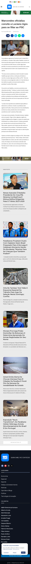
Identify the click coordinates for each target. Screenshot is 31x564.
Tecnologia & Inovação (8, 496)
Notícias (3, 487)
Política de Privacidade (7, 549)
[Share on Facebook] (12, 35)
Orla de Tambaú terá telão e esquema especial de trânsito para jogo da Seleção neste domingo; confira (15, 292)
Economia (4, 476)
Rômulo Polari (5, 539)
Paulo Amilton (5, 534)
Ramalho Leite (5, 536)
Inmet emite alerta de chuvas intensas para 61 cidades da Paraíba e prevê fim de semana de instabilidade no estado (14, 381)
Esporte (3, 482)
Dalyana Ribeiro (6, 523)
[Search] (29, 7)
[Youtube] (5, 466)
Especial (4, 479)
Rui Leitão (4, 542)
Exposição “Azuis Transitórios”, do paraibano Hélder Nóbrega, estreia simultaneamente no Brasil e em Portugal (14, 424)
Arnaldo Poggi (5, 518)
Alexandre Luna (6, 515)
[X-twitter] (12, 466)
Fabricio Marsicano (7, 528)
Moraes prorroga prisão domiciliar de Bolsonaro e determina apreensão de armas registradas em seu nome (14, 335)
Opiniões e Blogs (6, 490)
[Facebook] (2, 466)
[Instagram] (8, 466)
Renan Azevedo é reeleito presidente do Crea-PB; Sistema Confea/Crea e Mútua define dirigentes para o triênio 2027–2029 (14, 197)
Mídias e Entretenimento (9, 485)
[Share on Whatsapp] (19, 35)
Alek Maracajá (5, 513)
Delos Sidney (5, 526)
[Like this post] (8, 35)
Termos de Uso (16, 549)
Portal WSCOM (7, 31)
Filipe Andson (5, 531)
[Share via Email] (22, 35)
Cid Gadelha (5, 520)
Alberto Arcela (5, 510)
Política (3, 493)
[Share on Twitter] (15, 35)
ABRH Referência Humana (9, 507)
